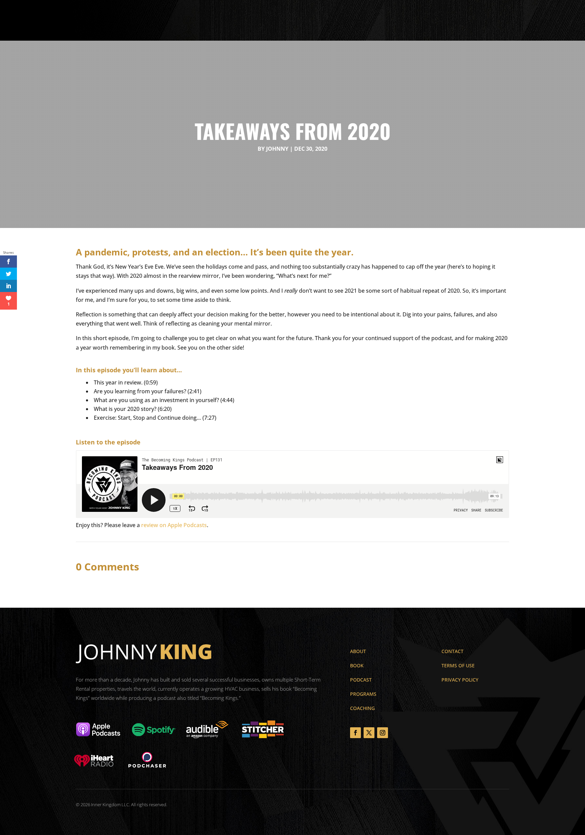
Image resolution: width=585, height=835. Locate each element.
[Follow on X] (369, 732)
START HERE (547, 19)
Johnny (277, 148)
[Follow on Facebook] (355, 732)
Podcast (310, 20)
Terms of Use (458, 665)
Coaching (340, 20)
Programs (279, 20)
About (231, 20)
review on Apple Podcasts (174, 525)
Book (253, 20)
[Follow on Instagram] (382, 732)
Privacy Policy (459, 679)
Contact (369, 20)
